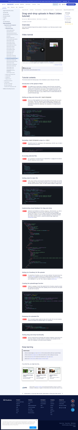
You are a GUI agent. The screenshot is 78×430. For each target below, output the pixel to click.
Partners (51, 405)
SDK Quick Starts (6, 14)
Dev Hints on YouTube (7, 83)
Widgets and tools (8, 78)
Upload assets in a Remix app (11, 65)
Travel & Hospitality (31, 407)
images (47, 356)
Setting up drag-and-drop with (36, 97)
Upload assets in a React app (11, 55)
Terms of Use (61, 423)
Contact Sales (61, 403)
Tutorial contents (68, 18)
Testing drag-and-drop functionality (33, 334)
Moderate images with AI (10, 37)
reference (39, 352)
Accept (33, 427)
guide (35, 352)
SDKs (17, 7)
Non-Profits (30, 409)
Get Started (4, 7)
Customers (52, 403)
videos (52, 356)
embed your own (51, 61)
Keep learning (68, 19)
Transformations (6, 82)
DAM (17, 407)
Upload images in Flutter (10, 40)
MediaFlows (22, 4)
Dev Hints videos (32, 358)
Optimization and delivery (8, 80)
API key (56, 277)
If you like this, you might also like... (31, 364)
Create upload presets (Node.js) (12, 33)
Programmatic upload (9, 28)
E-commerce (30, 401)
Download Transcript (58, 64)
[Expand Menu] (65, 18)
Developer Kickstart (6, 16)
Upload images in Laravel (10, 72)
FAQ (17, 412)
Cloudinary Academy (38, 386)
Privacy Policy (67, 423)
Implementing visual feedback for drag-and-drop (37, 208)
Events (51, 407)
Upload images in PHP (10, 52)
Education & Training (62, 405)
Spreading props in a (35, 140)
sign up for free (71, 4)
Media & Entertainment (32, 405)
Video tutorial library (7, 23)
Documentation (43, 403)
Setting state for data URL (30, 178)
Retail (29, 403)
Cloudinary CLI (7, 77)
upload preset (54, 279)
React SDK (33, 356)
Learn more (65, 1)
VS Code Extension (6, 21)
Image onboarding (8, 26)
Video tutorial (68, 16)
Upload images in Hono (10, 68)
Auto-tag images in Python (11, 49)
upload (33, 276)
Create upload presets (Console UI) (12, 34)
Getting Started (43, 401)
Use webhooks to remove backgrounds (11, 71)
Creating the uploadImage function (32, 283)
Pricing (39, 4)
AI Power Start (5, 12)
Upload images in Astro (10, 67)
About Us (52, 401)
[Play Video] (42, 49)
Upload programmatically (10, 30)
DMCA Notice (73, 423)
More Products (28, 4)
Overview (26, 25)
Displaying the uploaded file (30, 316)
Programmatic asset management (48, 9)
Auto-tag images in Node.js (11, 43)
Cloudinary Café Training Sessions (9, 86)
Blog (51, 412)
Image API (18, 403)
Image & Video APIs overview (8, 10)
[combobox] (59, 4)
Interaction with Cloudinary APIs (10, 74)
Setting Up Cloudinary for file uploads (33, 272)
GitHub (39, 69)
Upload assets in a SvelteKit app (12, 64)
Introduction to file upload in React (32, 83)
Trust (51, 414)
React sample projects (35, 354)
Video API (18, 405)
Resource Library (31, 412)
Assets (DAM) (17, 4)
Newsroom (52, 410)
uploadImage (30, 217)
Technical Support (62, 401)
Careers (51, 409)
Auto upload (8, 36)
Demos (17, 409)
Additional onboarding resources (9, 88)
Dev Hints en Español (7, 85)
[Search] (59, 4)
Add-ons (42, 407)
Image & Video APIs (10, 4)
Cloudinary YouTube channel (43, 358)
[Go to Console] (64, 4)
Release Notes (21, 7)
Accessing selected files (29, 156)
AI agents (4, 17)
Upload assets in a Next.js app (11, 59)
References (13, 7)
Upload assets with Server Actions (12, 61)
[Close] (36, 420)
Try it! (4, 19)
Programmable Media (20, 401)
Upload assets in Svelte (10, 62)
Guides (8, 7)
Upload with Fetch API (10, 31)
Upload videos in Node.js (10, 46)
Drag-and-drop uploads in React (12, 58)
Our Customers (30, 410)
